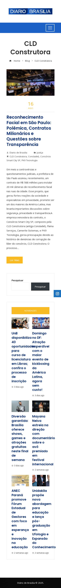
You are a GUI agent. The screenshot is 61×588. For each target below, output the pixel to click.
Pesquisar (17, 280)
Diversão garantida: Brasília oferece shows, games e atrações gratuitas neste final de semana (20, 438)
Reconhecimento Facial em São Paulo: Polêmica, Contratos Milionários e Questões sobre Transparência (29, 130)
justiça (40, 152)
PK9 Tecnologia (29, 160)
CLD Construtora (18, 156)
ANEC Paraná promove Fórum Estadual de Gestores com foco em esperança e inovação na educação (20, 519)
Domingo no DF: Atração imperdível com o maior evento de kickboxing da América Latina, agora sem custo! (40, 361)
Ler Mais (14, 260)
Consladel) (33, 156)
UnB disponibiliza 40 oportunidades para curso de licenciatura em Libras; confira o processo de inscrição (23, 357)
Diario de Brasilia (18, 152)
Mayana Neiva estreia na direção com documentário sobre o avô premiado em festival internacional (43, 440)
